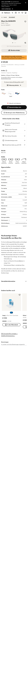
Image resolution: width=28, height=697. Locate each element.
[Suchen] (12, 12)
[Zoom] (25, 42)
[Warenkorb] (25, 12)
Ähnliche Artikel (15, 50)
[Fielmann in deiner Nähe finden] (15, 12)
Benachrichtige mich (15, 107)
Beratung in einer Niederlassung (15, 112)
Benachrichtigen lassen (6, 78)
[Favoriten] (22, 12)
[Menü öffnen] (2, 12)
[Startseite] (7, 13)
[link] (14, 5)
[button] (12, 42)
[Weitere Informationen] (6, 70)
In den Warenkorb (12, 324)
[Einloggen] (19, 12)
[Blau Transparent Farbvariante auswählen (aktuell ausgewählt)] (11, 312)
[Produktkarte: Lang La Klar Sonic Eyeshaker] (11, 310)
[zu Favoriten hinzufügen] (25, 21)
